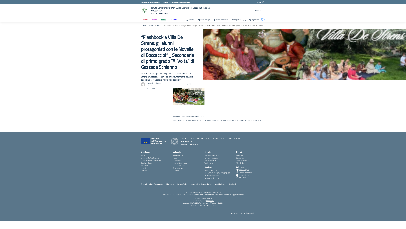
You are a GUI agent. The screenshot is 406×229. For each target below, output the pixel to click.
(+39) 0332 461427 (175, 194)
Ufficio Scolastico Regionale (150, 158)
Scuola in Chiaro (146, 163)
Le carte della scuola (180, 165)
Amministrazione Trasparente (152, 184)
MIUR (143, 155)
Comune (144, 170)
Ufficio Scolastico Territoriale (151, 160)
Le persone (176, 160)
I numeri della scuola (180, 163)
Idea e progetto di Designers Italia (242, 213)
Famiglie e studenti (211, 158)
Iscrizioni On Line (147, 165)
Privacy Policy (182, 184)
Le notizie (239, 155)
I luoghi (175, 158)
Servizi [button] (154, 19)
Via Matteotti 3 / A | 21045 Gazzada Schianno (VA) (205, 192)
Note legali (232, 184)
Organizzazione (178, 168)
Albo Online (240, 163)
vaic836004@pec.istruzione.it (234, 194)
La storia (176, 170)
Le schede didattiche (211, 175)
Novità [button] (163, 19)
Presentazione (178, 155)
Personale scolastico (211, 155)
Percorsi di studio (210, 160)
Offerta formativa (210, 170)
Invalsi (143, 168)
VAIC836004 (210, 201)
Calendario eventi (242, 160)
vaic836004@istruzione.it (195, 194)
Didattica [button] (173, 19)
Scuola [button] (145, 19)
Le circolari (240, 158)
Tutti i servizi (208, 163)
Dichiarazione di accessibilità (201, 184)
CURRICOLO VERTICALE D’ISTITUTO (217, 173)
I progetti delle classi (211, 178)
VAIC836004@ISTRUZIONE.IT (181, 2)
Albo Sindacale (220, 184)
